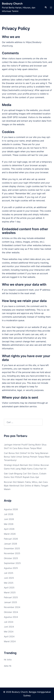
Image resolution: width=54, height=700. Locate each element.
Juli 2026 (8, 514)
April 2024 (9, 636)
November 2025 (12, 553)
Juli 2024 (8, 622)
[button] (46, 7)
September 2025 (12, 563)
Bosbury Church (12, 3)
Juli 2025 (8, 573)
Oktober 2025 (11, 558)
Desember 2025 (12, 548)
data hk (7, 665)
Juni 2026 (9, 519)
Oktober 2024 (11, 612)
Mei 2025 (8, 582)
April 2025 (9, 587)
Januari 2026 (10, 543)
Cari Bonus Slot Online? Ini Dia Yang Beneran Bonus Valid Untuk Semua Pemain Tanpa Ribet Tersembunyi (27, 457)
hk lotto (8, 659)
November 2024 (12, 607)
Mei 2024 (8, 631)
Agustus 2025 (11, 568)
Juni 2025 (9, 578)
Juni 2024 (9, 626)
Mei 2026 (8, 524)
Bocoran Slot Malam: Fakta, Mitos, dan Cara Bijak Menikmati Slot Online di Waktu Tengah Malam (26, 485)
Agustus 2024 (11, 617)
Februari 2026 (11, 538)
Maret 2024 (10, 641)
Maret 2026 (10, 534)
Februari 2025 (11, 597)
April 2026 (9, 529)
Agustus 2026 (11, 509)
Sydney (27, 695)
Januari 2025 (10, 602)
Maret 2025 (10, 592)
